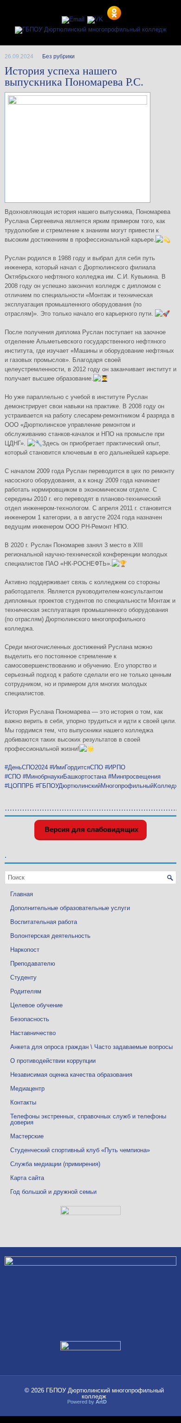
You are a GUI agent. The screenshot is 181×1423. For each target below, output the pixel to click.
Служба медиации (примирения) (55, 1164)
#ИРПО (115, 767)
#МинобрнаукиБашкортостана (64, 776)
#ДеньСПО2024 (26, 767)
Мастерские (27, 1136)
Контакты (23, 1102)
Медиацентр (27, 1088)
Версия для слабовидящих (90, 829)
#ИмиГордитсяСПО (76, 767)
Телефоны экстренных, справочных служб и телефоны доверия (88, 1119)
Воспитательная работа (43, 921)
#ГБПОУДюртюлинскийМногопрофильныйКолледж (107, 785)
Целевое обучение (36, 1005)
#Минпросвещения (134, 776)
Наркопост (24, 949)
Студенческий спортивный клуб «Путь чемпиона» (80, 1150)
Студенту (23, 977)
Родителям (25, 991)
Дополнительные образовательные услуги (70, 908)
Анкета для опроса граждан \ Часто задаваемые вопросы (91, 1046)
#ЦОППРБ (19, 785)
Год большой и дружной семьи (53, 1191)
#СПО (13, 776)
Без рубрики (58, 56)
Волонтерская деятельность (50, 935)
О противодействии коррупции (53, 1060)
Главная (21, 894)
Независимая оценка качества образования (71, 1074)
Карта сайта (27, 1177)
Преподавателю (32, 963)
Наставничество (33, 1033)
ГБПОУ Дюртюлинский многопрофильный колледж (105, 1393)
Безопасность (29, 1019)
